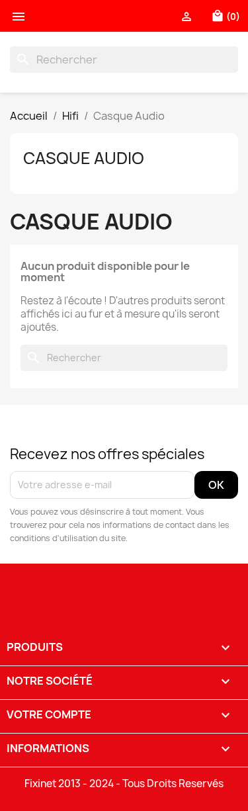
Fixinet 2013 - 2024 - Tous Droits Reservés (124, 783)
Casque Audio (83, 158)
